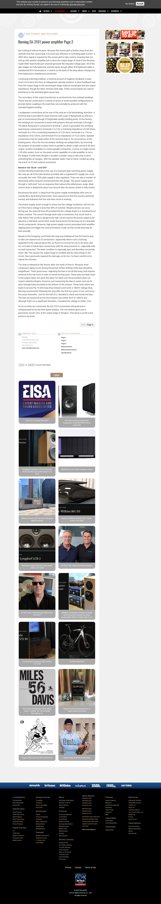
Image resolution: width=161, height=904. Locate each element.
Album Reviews (64, 805)
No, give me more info (75, 4)
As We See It (63, 817)
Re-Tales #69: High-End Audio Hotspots (76, 566)
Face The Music (64, 857)
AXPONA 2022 (87, 803)
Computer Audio (18, 838)
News (94, 11)
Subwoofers (16, 805)
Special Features (110, 800)
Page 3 (90, 325)
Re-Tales (61, 833)
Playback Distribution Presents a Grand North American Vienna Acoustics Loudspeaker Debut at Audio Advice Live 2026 (77, 616)
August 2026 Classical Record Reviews (37, 758)
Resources (115, 11)
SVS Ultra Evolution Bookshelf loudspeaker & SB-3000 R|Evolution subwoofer (77, 423)
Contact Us (132, 805)
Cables (38, 814)
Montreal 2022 (86, 811)
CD (13, 831)
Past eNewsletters (111, 823)
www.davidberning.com (30, 348)
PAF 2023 (85, 826)
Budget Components (42, 835)
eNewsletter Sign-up (134, 803)
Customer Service (134, 810)
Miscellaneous (40, 829)
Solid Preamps (17, 817)
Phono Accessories (42, 817)
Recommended (60, 11)
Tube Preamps (17, 812)
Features (61, 807)
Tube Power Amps (18, 814)
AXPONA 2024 (87, 798)
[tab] (56, 375)
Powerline (39, 819)
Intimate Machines (76, 662)
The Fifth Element (64, 847)
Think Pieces (109, 810)
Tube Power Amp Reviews (41, 34)
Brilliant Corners (64, 821)
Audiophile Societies (134, 800)
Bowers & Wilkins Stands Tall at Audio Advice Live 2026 (77, 519)
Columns (73, 11)
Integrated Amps (18, 821)
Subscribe (102, 11)
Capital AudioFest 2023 (89, 824)
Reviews (47, 11)
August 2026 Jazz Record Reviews (76, 758)
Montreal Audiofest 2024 (90, 819)
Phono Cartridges (41, 805)
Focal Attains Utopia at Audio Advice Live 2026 (37, 663)
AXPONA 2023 (87, 800)
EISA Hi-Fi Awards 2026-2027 (37, 421)
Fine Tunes (62, 859)
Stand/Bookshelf (18, 803)
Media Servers (17, 840)
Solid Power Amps (18, 819)
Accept (140, 4)
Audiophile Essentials (112, 805)
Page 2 (63, 340)
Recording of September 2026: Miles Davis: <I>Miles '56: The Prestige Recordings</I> (37, 711)
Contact (78, 867)
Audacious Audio (41, 838)
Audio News (109, 820)
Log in (21, 365)
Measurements (66, 347)
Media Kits (131, 814)
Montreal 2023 (86, 809)
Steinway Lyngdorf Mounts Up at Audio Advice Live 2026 (37, 567)
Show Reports (88, 796)
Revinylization (63, 836)
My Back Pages (64, 826)
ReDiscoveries (63, 831)
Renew (130, 831)
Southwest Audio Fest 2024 (91, 817)
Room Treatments (41, 821)
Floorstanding (17, 800)
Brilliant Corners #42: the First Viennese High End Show (37, 519)
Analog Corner (63, 843)
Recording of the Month (66, 800)
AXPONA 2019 (87, 805)
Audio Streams (63, 850)
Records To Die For (65, 803)
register (31, 365)
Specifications (66, 353)
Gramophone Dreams (66, 824)
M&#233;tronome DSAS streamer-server (76, 469)
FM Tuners (39, 807)
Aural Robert (63, 819)
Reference (108, 803)
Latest (57, 375)
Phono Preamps (18, 824)
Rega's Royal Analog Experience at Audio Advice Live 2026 (76, 710)
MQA (106, 814)
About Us (131, 807)
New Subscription (134, 826)
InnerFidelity (40, 843)
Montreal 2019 (86, 813)
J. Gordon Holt (40, 840)
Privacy (130, 817)
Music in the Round (65, 852)
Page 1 (63, 337)
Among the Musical (65, 814)
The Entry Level (63, 854)
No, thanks (130, 4)
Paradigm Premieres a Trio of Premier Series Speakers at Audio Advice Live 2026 (37, 471)
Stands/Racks (40, 824)
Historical (108, 812)
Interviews (108, 807)
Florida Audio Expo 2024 (90, 821)
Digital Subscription (134, 829)
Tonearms (39, 803)
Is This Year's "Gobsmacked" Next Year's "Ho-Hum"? (37, 614)
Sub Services (132, 833)
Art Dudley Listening (65, 845)
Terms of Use (132, 819)
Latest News (110, 818)
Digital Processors (18, 835)
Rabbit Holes (63, 829)
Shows (84, 11)
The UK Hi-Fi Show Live (135, 812)
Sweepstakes (109, 830)
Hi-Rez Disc (16, 833)
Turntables (39, 800)
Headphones (40, 826)
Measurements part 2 (69, 350)
